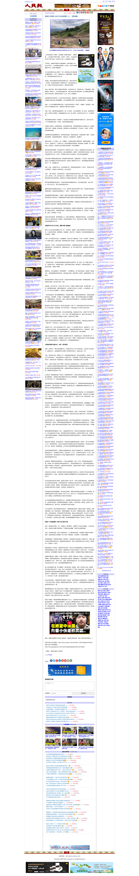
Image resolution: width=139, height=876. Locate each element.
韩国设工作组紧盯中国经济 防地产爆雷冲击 (62, 721)
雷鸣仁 (102, 594)
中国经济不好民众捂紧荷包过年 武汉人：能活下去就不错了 (66, 818)
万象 (72, 9)
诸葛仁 (102, 622)
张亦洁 (106, 609)
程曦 (99, 579)
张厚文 (108, 581)
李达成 (105, 613)
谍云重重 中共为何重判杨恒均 (59, 825)
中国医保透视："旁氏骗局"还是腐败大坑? (61, 709)
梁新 (99, 623)
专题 (89, 9)
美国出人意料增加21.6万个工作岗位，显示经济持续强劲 (65, 711)
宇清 (104, 608)
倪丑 (101, 623)
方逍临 (99, 586)
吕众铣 (108, 602)
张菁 (99, 594)
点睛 (101, 608)
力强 (104, 579)
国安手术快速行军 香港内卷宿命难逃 (60, 705)
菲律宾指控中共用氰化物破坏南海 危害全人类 (63, 758)
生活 (78, 9)
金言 (106, 604)
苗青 (99, 611)
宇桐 (102, 602)
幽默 (49, 9)
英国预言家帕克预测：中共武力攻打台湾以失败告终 (65, 814)
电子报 (113, 1)
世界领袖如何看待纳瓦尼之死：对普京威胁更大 (64, 767)
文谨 (104, 577)
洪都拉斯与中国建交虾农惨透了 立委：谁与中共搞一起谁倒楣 (67, 804)
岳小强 (108, 583)
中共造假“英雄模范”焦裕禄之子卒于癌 (60, 785)
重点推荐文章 (33, 19)
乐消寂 (102, 601)
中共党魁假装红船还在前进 (58, 797)
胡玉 (99, 601)
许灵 (104, 623)
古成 (101, 590)
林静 (99, 584)
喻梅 (104, 618)
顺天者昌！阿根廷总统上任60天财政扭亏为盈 (63, 756)
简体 (104, 1)
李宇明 (108, 601)
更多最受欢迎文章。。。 (108, 570)
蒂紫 (106, 606)
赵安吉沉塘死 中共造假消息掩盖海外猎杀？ (63, 765)
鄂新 (99, 616)
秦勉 (99, 590)
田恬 (106, 616)
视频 (106, 9)
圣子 (104, 596)
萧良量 (104, 615)
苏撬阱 (99, 620)
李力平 (109, 611)
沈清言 (107, 577)
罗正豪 (102, 592)
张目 (102, 620)
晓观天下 (102, 606)
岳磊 (104, 616)
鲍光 (99, 615)
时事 (44, 9)
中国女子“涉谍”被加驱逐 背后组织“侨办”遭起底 (63, 808)
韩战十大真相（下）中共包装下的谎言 (61, 823)
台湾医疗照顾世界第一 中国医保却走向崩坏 (63, 774)
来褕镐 (106, 599)
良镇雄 (103, 604)
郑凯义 (102, 583)
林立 (107, 622)
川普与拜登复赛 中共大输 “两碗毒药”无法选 (62, 791)
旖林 (99, 618)
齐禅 (99, 622)
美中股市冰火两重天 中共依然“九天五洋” (61, 762)
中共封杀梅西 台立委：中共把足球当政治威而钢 (64, 779)
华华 (101, 618)
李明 (101, 579)
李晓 (105, 622)
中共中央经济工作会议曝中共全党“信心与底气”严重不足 (65, 713)
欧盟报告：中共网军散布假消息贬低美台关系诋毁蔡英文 (66, 812)
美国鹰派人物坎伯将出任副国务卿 (59, 816)
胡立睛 (99, 599)
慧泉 (106, 608)
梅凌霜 (102, 576)
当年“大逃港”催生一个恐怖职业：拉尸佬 (62, 832)
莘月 (105, 602)
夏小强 (102, 611)
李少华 (105, 625)
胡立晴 (109, 584)
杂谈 (112, 9)
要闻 (32, 9)
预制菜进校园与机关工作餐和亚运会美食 (62, 717)
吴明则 (103, 609)
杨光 (99, 592)
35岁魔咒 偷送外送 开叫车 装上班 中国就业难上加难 (65, 830)
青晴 (108, 613)
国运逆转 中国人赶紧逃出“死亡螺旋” (61, 795)
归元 (108, 594)
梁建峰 (102, 584)
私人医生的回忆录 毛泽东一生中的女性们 (62, 781)
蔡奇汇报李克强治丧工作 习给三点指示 (61, 715)
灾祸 (67, 9)
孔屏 (107, 576)
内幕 (38, 9)
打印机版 (49, 655)
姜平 (102, 613)
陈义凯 (109, 604)
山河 (99, 596)
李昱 (99, 581)
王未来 (103, 599)
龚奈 (105, 583)
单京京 (102, 625)
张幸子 (105, 592)
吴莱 (105, 620)
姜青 (101, 615)
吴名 (99, 583)
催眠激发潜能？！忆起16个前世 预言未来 (62, 777)
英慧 (99, 608)
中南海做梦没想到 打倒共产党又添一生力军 (62, 828)
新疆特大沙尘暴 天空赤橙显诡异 (61, 760)
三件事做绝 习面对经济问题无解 (59, 802)
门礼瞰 (108, 615)
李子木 (103, 586)
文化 (84, 9)
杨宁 (101, 596)
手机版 (109, 1)
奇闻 (61, 9)
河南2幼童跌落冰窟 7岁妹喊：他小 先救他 (62, 793)
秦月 (106, 596)
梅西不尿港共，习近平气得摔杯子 (60, 806)
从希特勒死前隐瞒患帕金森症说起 (59, 754)
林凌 (99, 625)
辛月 (105, 601)
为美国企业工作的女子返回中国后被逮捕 (61, 707)
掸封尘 (99, 597)
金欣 (99, 576)
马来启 (104, 590)
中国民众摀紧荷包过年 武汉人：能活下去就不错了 (64, 769)
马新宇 (108, 590)
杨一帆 (104, 581)
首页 (27, 9)
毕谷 (99, 606)
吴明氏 (103, 597)
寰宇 (95, 9)
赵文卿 (99, 613)
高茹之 (105, 611)
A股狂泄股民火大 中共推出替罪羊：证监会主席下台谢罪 (66, 820)
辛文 (101, 577)
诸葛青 (107, 623)
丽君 (105, 576)
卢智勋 (99, 604)
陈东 (106, 618)
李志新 (99, 602)
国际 (55, 9)
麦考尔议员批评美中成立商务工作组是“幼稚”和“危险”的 (65, 719)
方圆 (108, 597)
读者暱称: (47, 693)
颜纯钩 (105, 594)
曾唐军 (110, 599)
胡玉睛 (105, 584)
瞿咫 (101, 616)
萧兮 (101, 581)
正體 (106, 1)
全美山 (109, 592)
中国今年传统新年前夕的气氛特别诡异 (60, 789)
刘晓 (99, 577)
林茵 (106, 597)
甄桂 (108, 606)
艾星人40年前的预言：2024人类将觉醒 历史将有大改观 (66, 772)
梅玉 (99, 627)
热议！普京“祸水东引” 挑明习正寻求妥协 (62, 783)
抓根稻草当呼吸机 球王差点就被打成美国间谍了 (63, 800)
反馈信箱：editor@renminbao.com (69, 856)
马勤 (107, 620)
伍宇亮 (107, 579)
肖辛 (106, 586)
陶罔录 (99, 609)
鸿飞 (110, 609)
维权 (101, 9)
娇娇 (108, 625)
